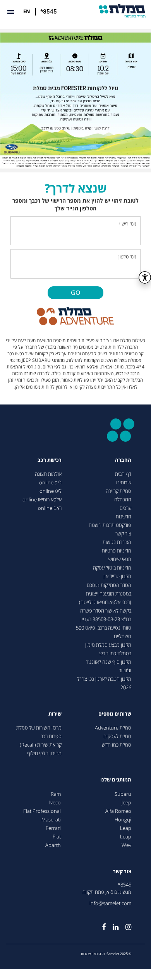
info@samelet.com (110, 903)
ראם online (50, 508)
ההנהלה (122, 499)
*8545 (48, 11)
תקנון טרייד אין (117, 576)
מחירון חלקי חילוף (44, 753)
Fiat (57, 836)
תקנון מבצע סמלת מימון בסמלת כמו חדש (108, 649)
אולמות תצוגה (48, 474)
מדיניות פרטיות (116, 550)
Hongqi (123, 819)
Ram (56, 794)
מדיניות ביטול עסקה (112, 568)
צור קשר (123, 533)
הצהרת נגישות (117, 542)
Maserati (51, 819)
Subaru (123, 794)
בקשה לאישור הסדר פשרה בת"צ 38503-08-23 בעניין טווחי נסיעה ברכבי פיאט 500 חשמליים (103, 624)
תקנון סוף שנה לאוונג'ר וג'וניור (108, 666)
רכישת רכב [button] (50, 460)
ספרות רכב (51, 736)
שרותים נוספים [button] (114, 714)
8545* (124, 884)
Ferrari (53, 828)
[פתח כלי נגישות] (145, 277)
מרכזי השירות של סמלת (39, 728)
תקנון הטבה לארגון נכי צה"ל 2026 (104, 683)
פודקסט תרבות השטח (110, 525)
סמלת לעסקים (117, 736)
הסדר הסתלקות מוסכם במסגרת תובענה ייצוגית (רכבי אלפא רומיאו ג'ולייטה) (105, 594)
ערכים (125, 508)
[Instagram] (124, 924)
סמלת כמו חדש (116, 745)
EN (26, 11)
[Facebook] (100, 924)
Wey (126, 845)
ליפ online (50, 491)
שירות (55, 714)
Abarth (53, 845)
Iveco (55, 802)
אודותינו (123, 482)
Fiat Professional (42, 811)
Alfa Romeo (118, 811)
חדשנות (123, 516)
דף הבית (123, 474)
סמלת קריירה (118, 491)
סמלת (122, 10)
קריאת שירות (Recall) (41, 745)
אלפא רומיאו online (42, 499)
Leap (125, 828)
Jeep (126, 802)
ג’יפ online (50, 482)
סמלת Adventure (113, 728)
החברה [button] (123, 460)
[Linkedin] (112, 924)
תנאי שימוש (119, 559)
